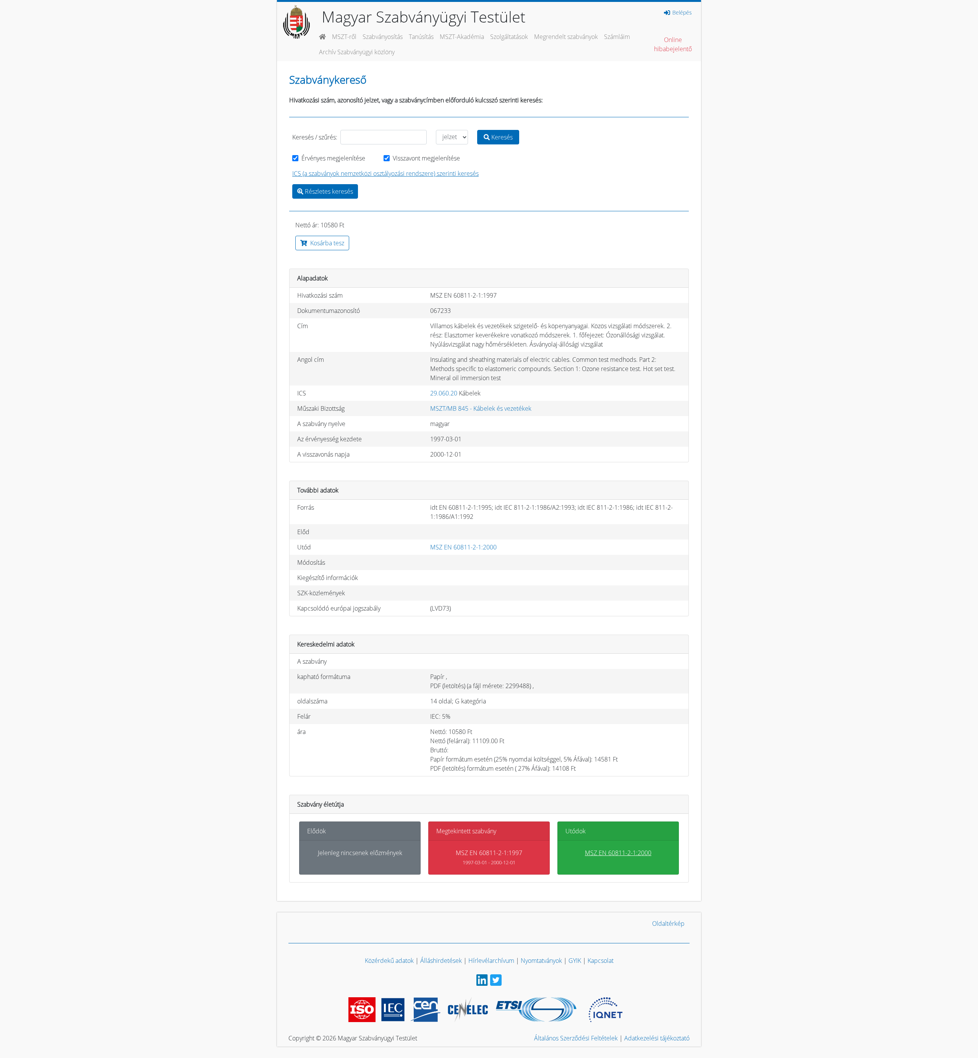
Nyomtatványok (541, 960)
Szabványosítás (383, 36)
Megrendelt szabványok (566, 36)
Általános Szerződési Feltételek (576, 1038)
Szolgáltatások (509, 36)
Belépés (681, 13)
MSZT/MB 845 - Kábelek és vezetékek (480, 408)
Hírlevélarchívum (491, 960)
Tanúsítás (421, 36)
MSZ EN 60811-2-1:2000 (463, 547)
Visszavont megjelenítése (426, 158)
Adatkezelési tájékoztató (657, 1038)
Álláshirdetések (441, 960)
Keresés (501, 137)
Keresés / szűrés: (314, 137)
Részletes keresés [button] (328, 191)
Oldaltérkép (668, 923)
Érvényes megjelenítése (333, 158)
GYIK (574, 960)
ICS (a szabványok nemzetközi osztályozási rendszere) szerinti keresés (385, 173)
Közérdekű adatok (389, 960)
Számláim (617, 36)
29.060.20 (443, 393)
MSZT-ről (344, 36)
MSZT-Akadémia (462, 36)
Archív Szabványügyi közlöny (357, 52)
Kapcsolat (601, 960)
